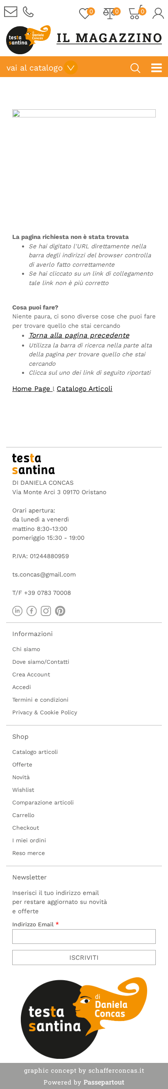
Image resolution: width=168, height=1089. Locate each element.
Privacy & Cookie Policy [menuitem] (44, 712)
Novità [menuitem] (21, 777)
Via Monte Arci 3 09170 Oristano (59, 492)
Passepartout (104, 1082)
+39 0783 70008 (47, 592)
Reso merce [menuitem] (28, 853)
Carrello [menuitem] (23, 815)
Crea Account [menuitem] (31, 674)
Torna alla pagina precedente (79, 335)
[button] (84, 957)
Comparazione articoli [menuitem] (43, 802)
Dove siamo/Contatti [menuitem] (40, 661)
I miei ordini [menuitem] (29, 840)
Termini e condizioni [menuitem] (40, 699)
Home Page (32, 388)
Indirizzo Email (35, 924)
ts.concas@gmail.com (44, 574)
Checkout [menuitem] (25, 827)
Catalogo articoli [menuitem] (35, 752)
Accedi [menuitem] (21, 687)
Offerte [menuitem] (22, 764)
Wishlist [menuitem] (23, 789)
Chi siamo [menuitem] (26, 649)
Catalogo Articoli (85, 388)
